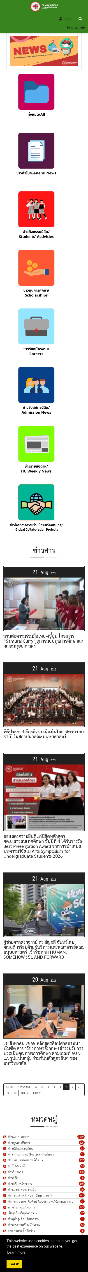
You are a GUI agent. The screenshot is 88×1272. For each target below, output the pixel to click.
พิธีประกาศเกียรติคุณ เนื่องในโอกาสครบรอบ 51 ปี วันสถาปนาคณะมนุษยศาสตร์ (43, 734)
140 (82, 1183)
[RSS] (5, 1137)
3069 (81, 1136)
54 (82, 1166)
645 (82, 1207)
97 (82, 1213)
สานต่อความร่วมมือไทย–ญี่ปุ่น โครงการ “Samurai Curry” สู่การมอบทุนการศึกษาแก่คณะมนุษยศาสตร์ (43, 641)
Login (67, 19)
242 (82, 1195)
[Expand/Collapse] (42, 1160)
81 (82, 1219)
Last (35, 1092)
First (11, 1086)
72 (82, 1148)
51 (82, 1154)
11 (15, 1092)
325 (82, 1142)
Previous (25, 1086)
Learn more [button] (16, 1252)
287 (82, 1160)
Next (23, 1092)
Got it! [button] (14, 1264)
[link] (36, 99)
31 (82, 1201)
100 (82, 1172)
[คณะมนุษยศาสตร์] (44, 6)
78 (82, 1189)
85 (82, 1178)
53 (82, 1224)
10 (7, 1092)
